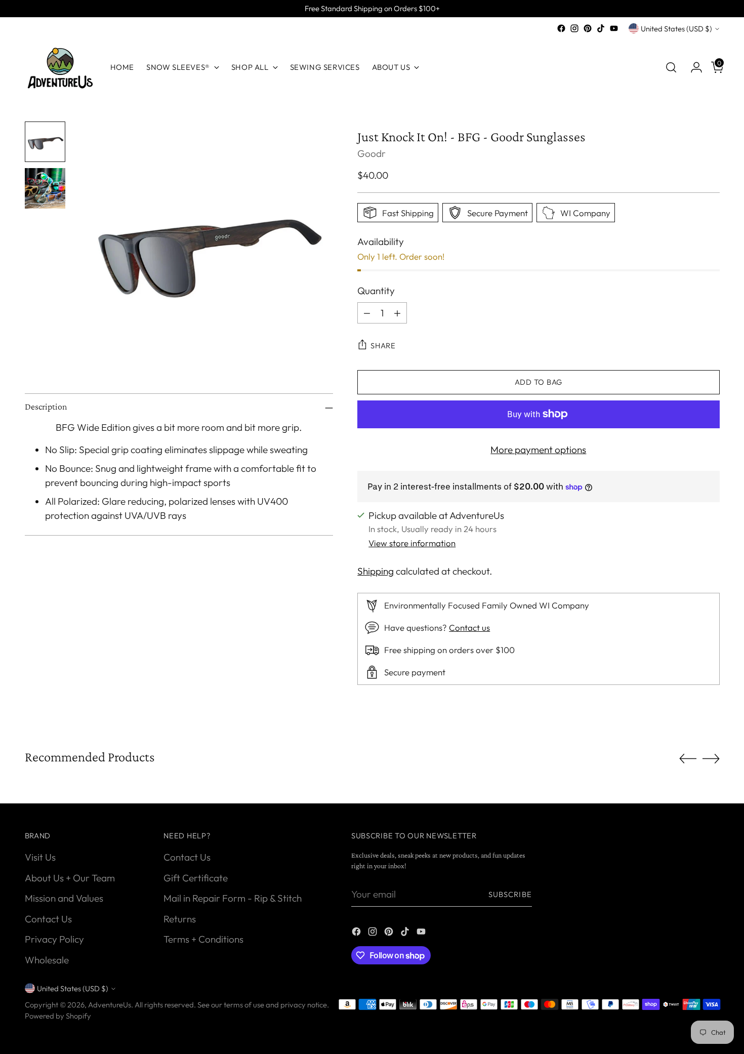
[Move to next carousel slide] (711, 758)
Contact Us (48, 919)
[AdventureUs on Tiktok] (600, 28)
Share (383, 345)
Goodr (371, 153)
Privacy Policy (54, 939)
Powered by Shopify (58, 1016)
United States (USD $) (676, 28)
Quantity (376, 291)
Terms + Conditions (203, 939)
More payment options (538, 449)
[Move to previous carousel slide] (687, 758)
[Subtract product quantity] (367, 313)
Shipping (375, 571)
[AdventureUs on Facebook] (561, 28)
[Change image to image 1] (45, 141)
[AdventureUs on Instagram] (574, 28)
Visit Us (40, 857)
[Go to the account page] (692, 67)
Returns (179, 919)
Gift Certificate (195, 878)
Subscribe (510, 894)
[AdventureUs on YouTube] (613, 28)
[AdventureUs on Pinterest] (587, 28)
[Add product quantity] (397, 313)
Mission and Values (64, 898)
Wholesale (47, 960)
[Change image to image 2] (45, 188)
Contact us (469, 627)
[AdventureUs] (60, 67)
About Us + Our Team (70, 878)
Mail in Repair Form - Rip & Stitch (232, 898)
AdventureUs (109, 1004)
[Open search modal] (671, 67)
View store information (412, 543)
